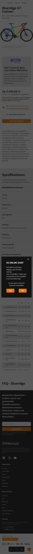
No (23, 291)
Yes (10, 291)
